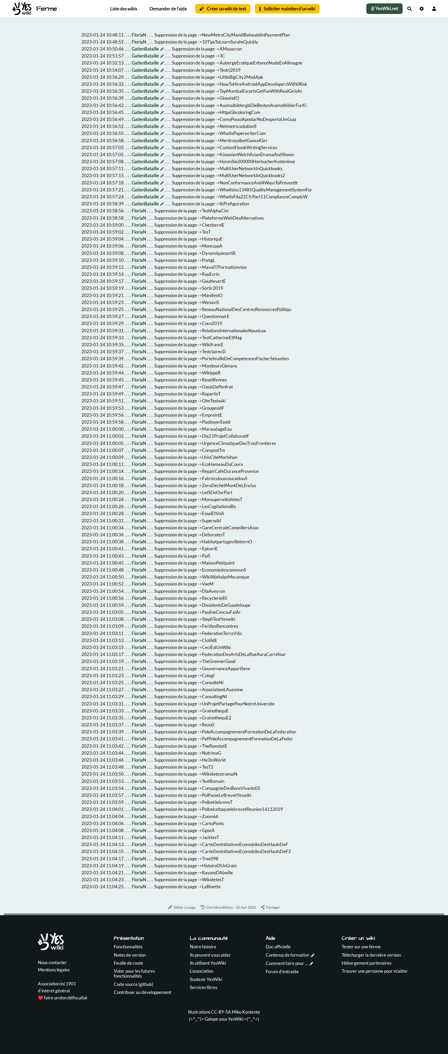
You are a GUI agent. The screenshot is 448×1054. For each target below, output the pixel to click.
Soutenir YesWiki (206, 979)
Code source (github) (133, 984)
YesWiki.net (386, 8)
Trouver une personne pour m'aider (375, 971)
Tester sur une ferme (361, 946)
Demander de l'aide (168, 8)
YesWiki (235, 1019)
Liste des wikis (123, 8)
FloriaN (139, 35)
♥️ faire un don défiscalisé (62, 997)
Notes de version (130, 955)
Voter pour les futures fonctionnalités (134, 973)
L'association (201, 971)
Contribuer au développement (142, 992)
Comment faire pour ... (287, 963)
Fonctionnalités (128, 946)
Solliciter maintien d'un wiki (289, 8)
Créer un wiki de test (226, 8)
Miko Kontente (246, 1012)
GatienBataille (145, 49)
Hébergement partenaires (366, 963)
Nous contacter (52, 962)
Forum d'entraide (282, 971)
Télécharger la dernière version (371, 955)
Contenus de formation (287, 955)
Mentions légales (54, 969)
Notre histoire (203, 946)
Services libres (203, 987)
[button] (434, 9)
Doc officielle (278, 946)
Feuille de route (128, 963)
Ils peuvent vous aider (210, 955)
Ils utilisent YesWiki (208, 963)
